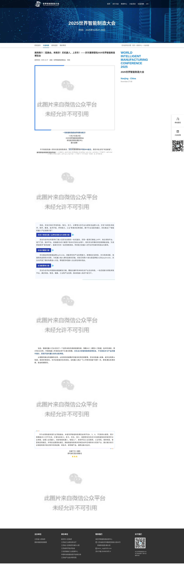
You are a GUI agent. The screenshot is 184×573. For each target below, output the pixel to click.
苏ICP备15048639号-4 (103, 551)
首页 (108, 4)
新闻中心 (124, 4)
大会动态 (46, 45)
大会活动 (132, 4)
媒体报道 (54, 45)
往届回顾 (141, 4)
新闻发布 (37, 45)
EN (147, 4)
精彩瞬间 (63, 45)
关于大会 (116, 4)
